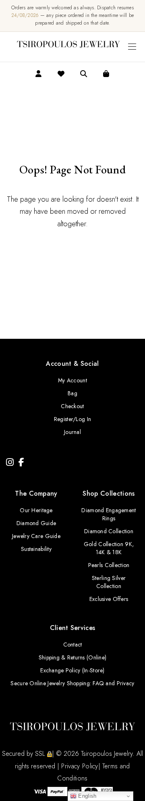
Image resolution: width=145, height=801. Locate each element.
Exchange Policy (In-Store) (72, 670)
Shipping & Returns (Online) (73, 657)
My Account (72, 380)
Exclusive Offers (108, 599)
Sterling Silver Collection (109, 582)
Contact (72, 644)
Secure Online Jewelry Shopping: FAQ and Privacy (72, 683)
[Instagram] (10, 462)
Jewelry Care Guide (36, 536)
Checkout (72, 406)
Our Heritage (36, 510)
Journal (72, 432)
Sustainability (36, 549)
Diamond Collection (108, 531)
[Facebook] (21, 462)
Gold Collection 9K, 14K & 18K (109, 548)
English (86, 796)
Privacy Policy (79, 766)
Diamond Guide (36, 523)
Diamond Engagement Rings (108, 514)
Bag (72, 393)
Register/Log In (72, 419)
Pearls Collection (109, 565)
